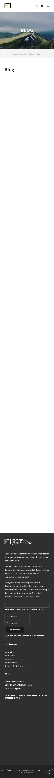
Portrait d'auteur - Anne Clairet (26, 390)
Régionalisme (11, 662)
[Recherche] (36, 6)
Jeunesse (9, 659)
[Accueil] (18, 542)
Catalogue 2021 (20, 123)
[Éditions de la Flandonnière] (15, 5)
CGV (45, 770)
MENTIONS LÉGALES (35, 770)
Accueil (16, 54)
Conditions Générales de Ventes (20, 684)
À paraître (9, 652)
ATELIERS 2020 (28, 773)
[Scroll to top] (49, 773)
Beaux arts (10, 655)
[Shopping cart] (40, 6)
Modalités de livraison (15, 681)
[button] (48, 6)
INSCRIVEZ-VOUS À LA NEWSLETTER (24, 609)
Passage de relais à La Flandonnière (24, 485)
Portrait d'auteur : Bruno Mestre (26, 198)
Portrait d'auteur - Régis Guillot (26, 272)
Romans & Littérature (15, 666)
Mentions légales (13, 688)
